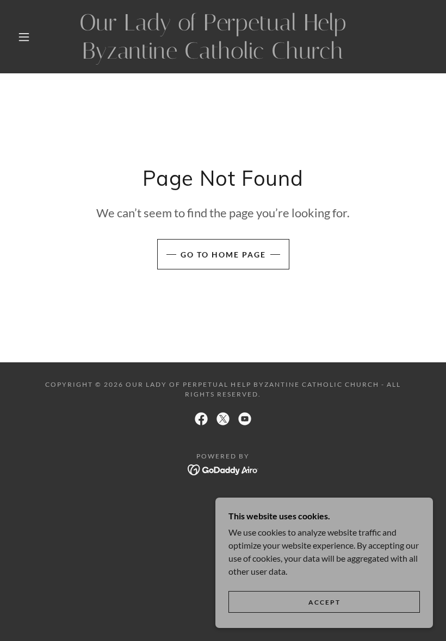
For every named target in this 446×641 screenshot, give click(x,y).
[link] (213, 55)
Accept (324, 602)
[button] (24, 37)
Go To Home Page (223, 254)
